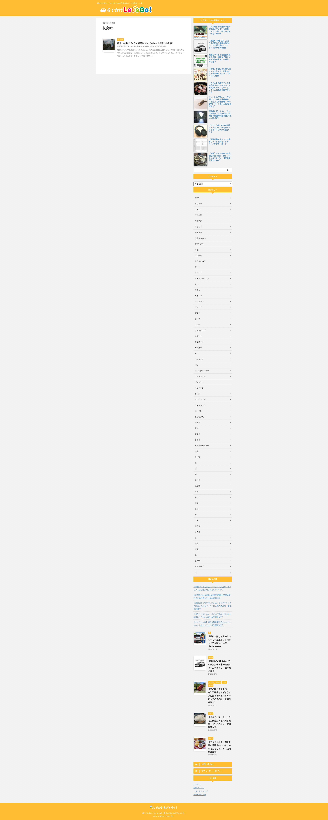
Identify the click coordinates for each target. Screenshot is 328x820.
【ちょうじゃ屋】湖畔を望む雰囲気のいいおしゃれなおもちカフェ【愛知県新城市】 (212, 623)
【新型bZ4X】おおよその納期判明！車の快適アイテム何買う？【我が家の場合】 (211, 596)
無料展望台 (159, 46)
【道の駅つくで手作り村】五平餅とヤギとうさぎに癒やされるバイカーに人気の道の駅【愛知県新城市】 (212, 606)
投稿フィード (198, 788)
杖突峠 (152, 46)
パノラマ (133, 46)
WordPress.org (199, 794)
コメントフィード (200, 791)
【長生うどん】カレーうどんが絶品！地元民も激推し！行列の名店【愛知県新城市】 (212, 615)
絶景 (164, 46)
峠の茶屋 (146, 46)
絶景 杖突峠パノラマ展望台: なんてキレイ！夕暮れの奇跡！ (145, 43)
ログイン (197, 784)
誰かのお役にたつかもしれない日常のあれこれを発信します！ (164, 813)
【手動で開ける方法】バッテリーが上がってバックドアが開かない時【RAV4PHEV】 (212, 588)
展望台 (139, 46)
